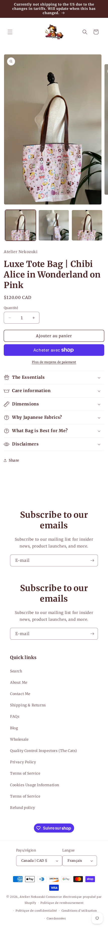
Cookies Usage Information (34, 785)
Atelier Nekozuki (32, 897)
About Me (18, 682)
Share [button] (14, 460)
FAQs (14, 716)
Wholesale (19, 739)
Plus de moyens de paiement (54, 362)
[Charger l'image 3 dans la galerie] (87, 225)
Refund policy (22, 807)
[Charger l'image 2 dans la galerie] (53, 225)
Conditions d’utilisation (79, 910)
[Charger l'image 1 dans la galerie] (20, 225)
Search (16, 671)
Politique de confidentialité (36, 910)
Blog (14, 728)
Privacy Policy (23, 762)
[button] (10, 32)
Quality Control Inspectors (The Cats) (43, 750)
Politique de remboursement (61, 903)
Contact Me (20, 694)
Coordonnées (56, 918)
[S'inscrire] (92, 560)
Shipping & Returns (28, 705)
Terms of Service (25, 773)
